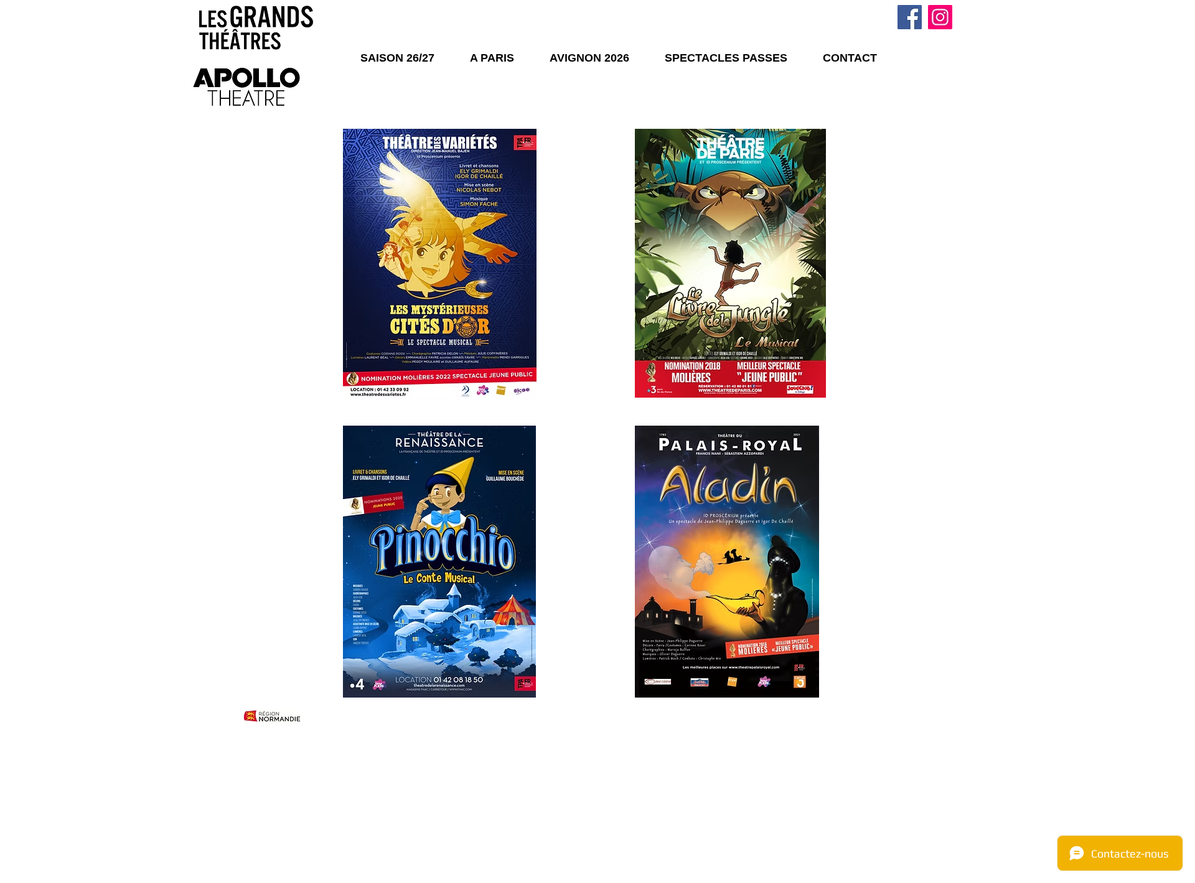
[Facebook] (909, 17)
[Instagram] (940, 17)
